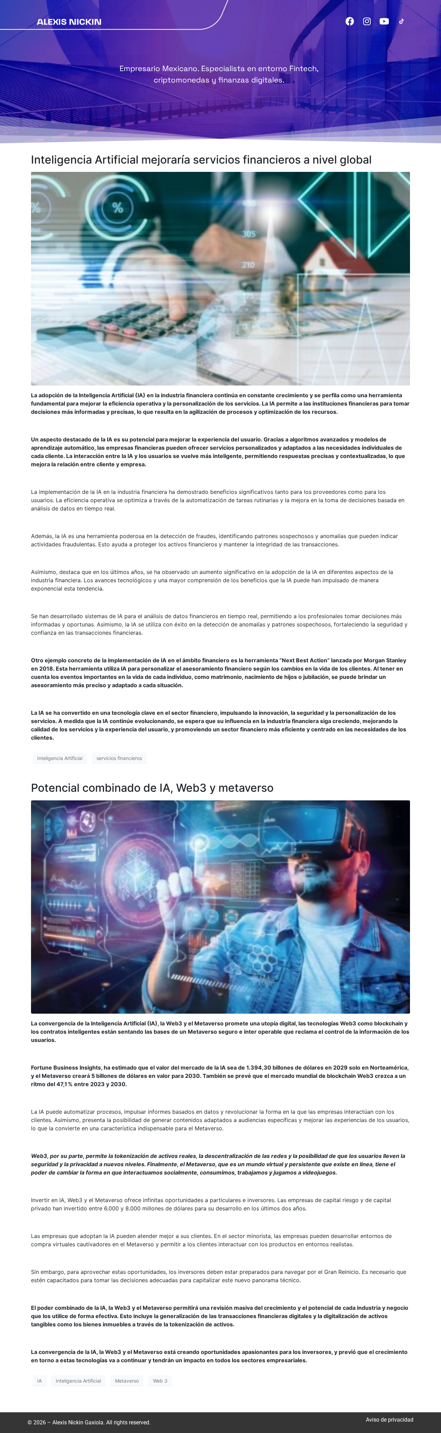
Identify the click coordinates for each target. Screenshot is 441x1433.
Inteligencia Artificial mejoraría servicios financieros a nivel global (201, 159)
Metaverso (127, 1381)
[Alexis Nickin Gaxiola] (69, 21)
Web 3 (160, 1381)
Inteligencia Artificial (59, 758)
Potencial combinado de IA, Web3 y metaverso (152, 788)
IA (39, 1381)
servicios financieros (119, 758)
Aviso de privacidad (389, 1419)
